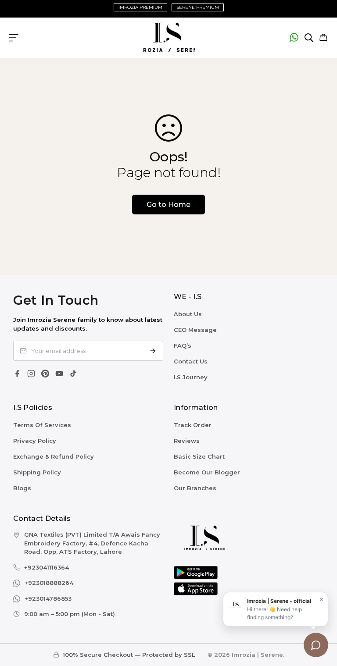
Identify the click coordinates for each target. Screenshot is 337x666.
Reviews (187, 440)
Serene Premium (197, 7)
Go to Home (168, 204)
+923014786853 (48, 598)
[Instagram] (31, 374)
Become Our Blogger (207, 472)
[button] (323, 37)
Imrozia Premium (140, 7)
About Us (188, 313)
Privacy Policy (34, 440)
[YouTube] (59, 374)
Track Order (193, 424)
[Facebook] (17, 374)
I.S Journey (191, 377)
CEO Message (195, 329)
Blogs (22, 487)
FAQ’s (182, 345)
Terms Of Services (42, 424)
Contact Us (191, 361)
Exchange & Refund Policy (53, 456)
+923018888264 (49, 582)
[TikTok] (73, 374)
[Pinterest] (45, 374)
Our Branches (195, 487)
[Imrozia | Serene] (168, 38)
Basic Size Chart (199, 456)
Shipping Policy (37, 472)
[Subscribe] (153, 351)
